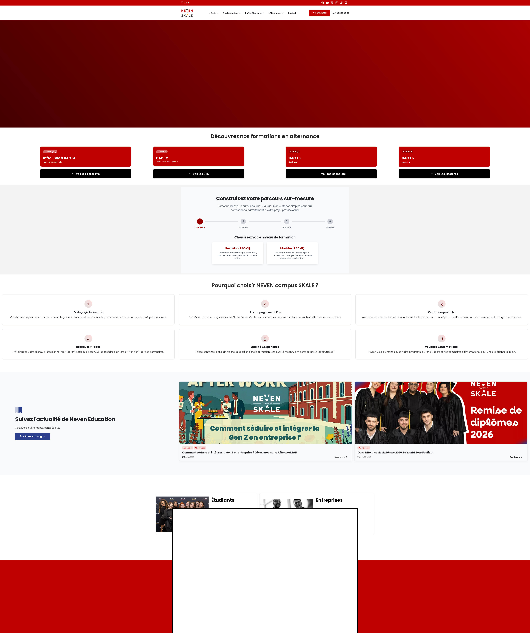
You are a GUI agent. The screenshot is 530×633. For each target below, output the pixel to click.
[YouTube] (327, 3)
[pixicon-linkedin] (336, 617)
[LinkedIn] (332, 3)
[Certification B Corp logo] (193, 591)
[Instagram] (337, 3)
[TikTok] (341, 3)
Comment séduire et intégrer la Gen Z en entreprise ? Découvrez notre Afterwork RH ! (239, 452)
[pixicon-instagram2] (326, 617)
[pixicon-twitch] (346, 617)
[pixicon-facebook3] (321, 617)
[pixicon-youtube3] (331, 617)
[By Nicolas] (185, 437)
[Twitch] (346, 3)
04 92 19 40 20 (342, 13)
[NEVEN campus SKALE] (329, 578)
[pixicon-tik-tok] (341, 617)
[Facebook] (322, 3)
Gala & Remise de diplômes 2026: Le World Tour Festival (395, 452)
